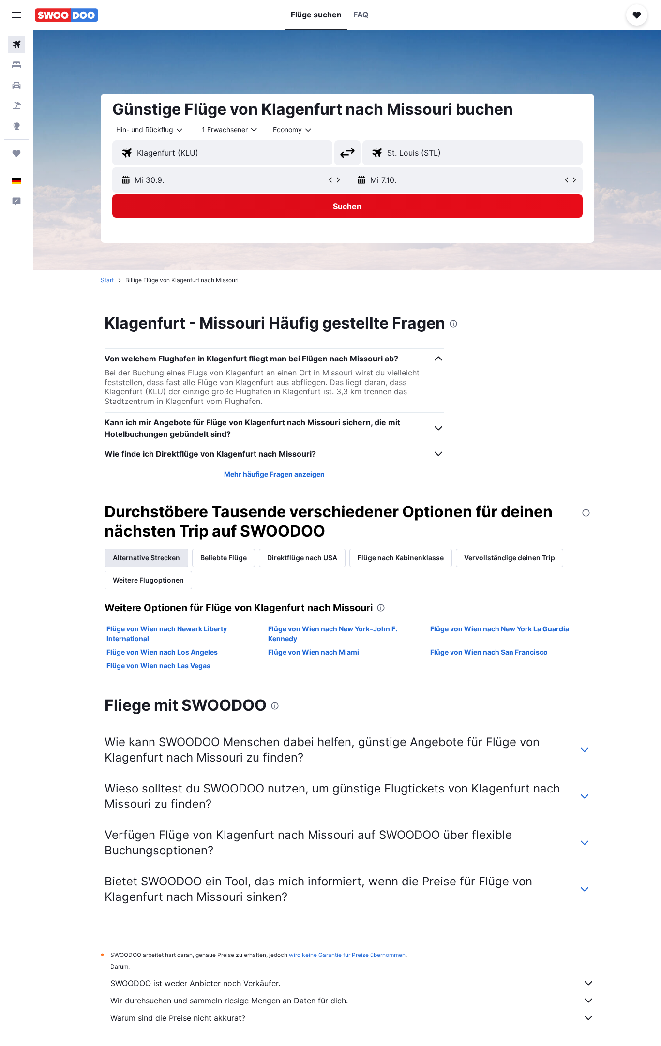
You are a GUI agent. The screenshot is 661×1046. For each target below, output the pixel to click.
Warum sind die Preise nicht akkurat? (177, 1018)
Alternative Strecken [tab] (146, 557)
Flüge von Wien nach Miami (313, 652)
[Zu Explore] (16, 125)
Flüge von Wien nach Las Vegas (158, 665)
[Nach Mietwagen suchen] (16, 85)
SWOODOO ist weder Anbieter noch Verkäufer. (195, 983)
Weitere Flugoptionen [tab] (148, 580)
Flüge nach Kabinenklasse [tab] (401, 557)
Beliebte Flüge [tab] (223, 557)
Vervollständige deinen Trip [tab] (509, 557)
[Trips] (16, 153)
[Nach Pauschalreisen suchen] (16, 105)
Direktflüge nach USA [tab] (302, 557)
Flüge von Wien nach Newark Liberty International (166, 634)
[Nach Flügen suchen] (16, 44)
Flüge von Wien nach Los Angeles (162, 652)
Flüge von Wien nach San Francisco (489, 652)
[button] (16, 15)
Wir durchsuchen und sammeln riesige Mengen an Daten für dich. (229, 1000)
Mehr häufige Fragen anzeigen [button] (274, 474)
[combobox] (150, 129)
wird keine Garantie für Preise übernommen (347, 954)
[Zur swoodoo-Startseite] (66, 15)
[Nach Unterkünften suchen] (16, 65)
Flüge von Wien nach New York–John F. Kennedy (332, 634)
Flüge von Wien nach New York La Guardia (499, 629)
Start (107, 280)
